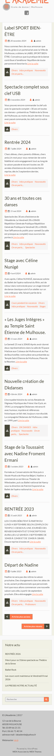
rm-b (16, 740)
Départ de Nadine (21, 564)
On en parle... (17, 73)
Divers (15, 70)
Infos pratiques (26, 70)
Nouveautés (40, 70)
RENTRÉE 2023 (19, 508)
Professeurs (30, 604)
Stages (43, 306)
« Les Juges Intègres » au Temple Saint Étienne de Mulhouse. (25, 326)
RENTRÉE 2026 (13, 653)
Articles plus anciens (21, 616)
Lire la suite (32, 63)
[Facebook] (26, 13)
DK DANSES (25, 427)
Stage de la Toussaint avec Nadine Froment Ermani (24, 453)
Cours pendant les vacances (24, 302)
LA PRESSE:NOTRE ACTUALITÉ (21, 685)
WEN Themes (35, 751)
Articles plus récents (33, 626)
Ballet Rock (10, 669)
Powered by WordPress (27, 748)
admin (38, 41)
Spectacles (30, 247)
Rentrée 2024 (17, 142)
